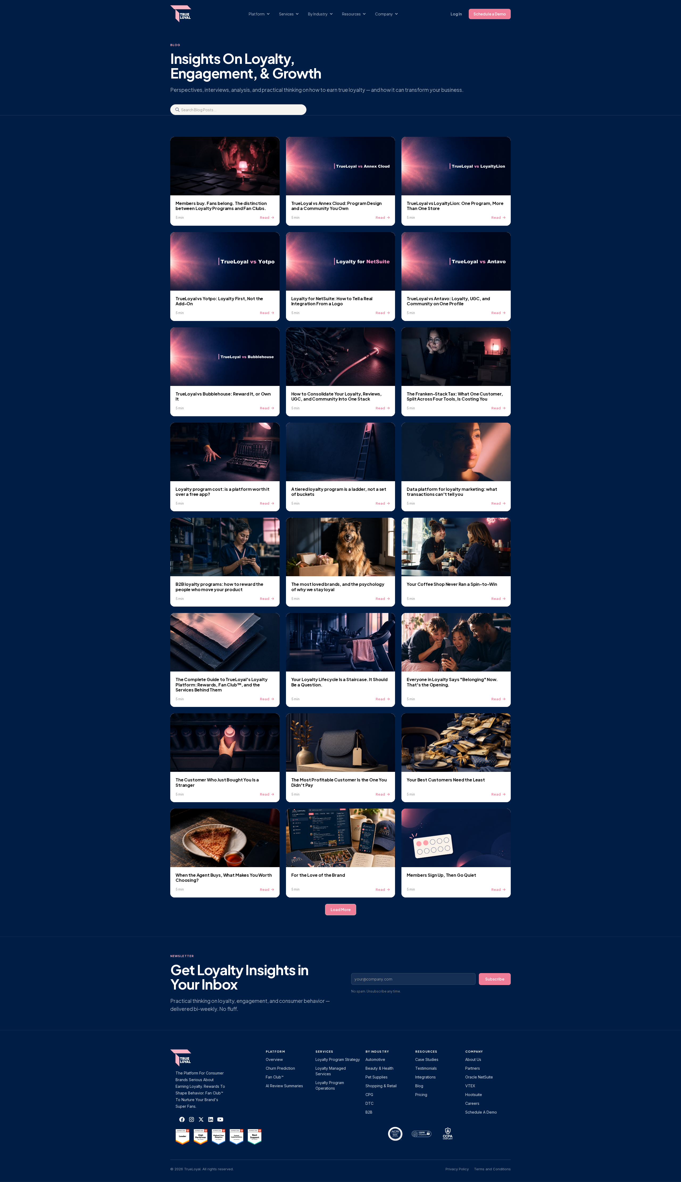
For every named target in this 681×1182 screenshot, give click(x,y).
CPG (369, 1094)
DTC (369, 1103)
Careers (472, 1103)
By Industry (377, 1051)
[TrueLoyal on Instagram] (191, 1119)
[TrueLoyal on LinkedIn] (210, 1119)
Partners (472, 1068)
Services (324, 1051)
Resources (426, 1051)
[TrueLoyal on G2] (182, 1137)
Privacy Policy (457, 1169)
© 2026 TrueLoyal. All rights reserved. (202, 1169)
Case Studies (426, 1059)
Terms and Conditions (492, 1169)
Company (474, 1051)
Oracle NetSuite (479, 1077)
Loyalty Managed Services (330, 1071)
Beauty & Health (379, 1068)
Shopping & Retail (381, 1086)
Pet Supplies (377, 1077)
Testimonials (426, 1068)
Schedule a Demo (490, 13)
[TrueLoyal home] (189, 1057)
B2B (369, 1112)
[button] (262, 14)
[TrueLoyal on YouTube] (220, 1119)
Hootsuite (473, 1094)
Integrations (425, 1077)
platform (275, 1051)
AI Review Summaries (284, 1086)
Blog (419, 1086)
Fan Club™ (275, 1077)
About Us (473, 1059)
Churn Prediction (280, 1068)
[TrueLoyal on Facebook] (182, 1119)
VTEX (470, 1086)
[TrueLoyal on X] (201, 1119)
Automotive (375, 1059)
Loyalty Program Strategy (337, 1059)
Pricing (421, 1094)
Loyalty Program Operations (329, 1085)
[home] (186, 13)
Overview (274, 1059)
